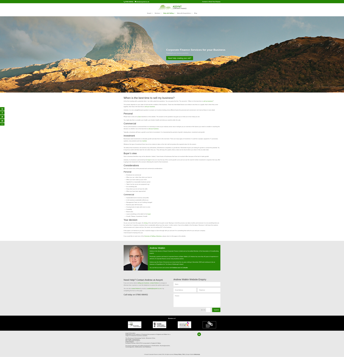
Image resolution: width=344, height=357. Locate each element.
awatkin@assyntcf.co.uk (154, 288)
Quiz (139, 116)
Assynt (149, 13)
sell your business (150, 106)
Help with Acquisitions (184, 13)
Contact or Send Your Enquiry (211, 1)
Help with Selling (168, 13)
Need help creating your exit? (179, 58)
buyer (149, 159)
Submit (216, 310)
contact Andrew (154, 283)
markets (144, 141)
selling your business (143, 283)
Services (157, 13)
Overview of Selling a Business (153, 236)
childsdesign (197, 354)
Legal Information (130, 333)
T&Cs (183, 354)
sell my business (208, 101)
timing (145, 223)
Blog (195, 13)
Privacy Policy (177, 354)
